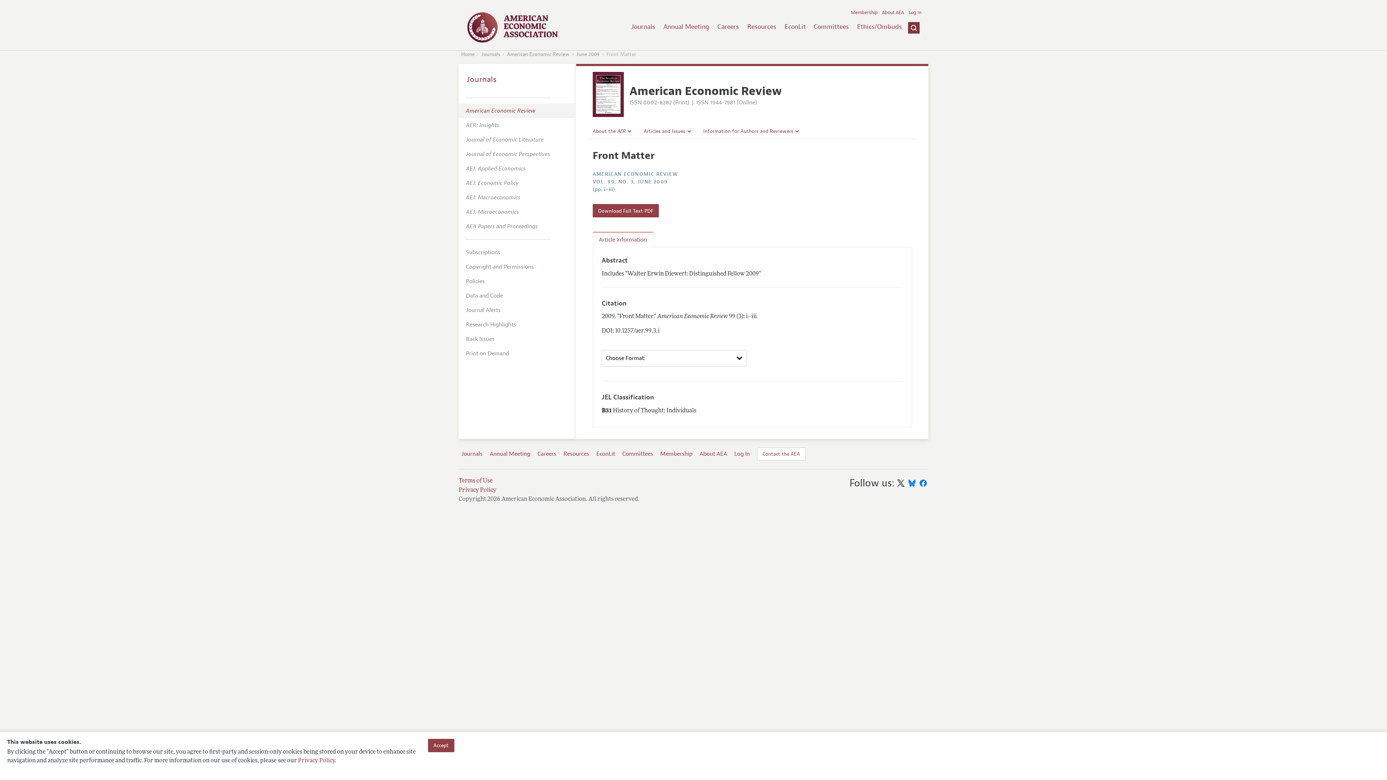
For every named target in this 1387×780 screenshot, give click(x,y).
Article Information (623, 239)
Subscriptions (483, 252)
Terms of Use (476, 481)
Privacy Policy (316, 761)
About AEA (893, 13)
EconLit (795, 27)
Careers (728, 27)
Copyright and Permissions (500, 266)
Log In (915, 13)
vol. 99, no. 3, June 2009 (630, 182)
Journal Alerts (483, 310)
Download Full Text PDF (625, 211)
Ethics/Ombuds (879, 27)
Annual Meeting (686, 27)
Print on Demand (487, 353)
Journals (643, 27)
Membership (864, 13)
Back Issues (480, 339)
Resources (761, 27)
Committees (831, 27)
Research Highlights (491, 324)
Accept (441, 745)
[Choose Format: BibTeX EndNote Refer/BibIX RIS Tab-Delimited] (674, 358)
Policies (475, 281)
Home (468, 54)
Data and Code (484, 295)
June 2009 (588, 54)
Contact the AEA (781, 454)
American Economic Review (538, 54)
